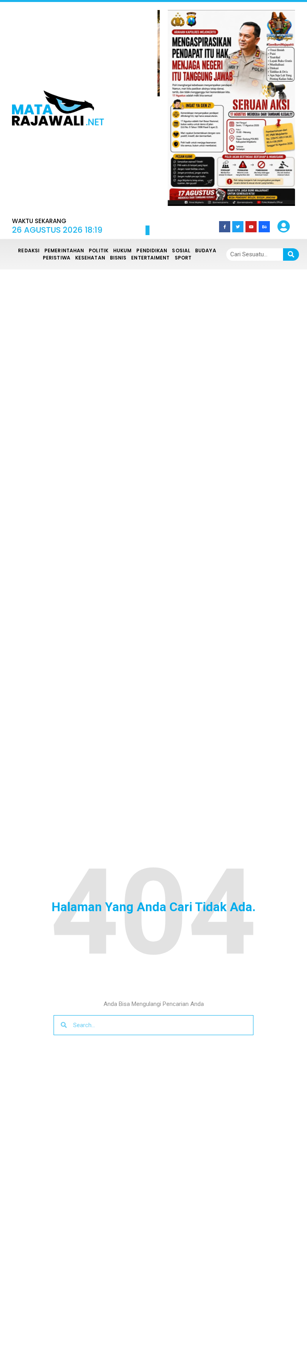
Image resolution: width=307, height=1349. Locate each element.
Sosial (181, 250)
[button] (178, 108)
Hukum (122, 250)
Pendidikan (151, 250)
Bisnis (118, 257)
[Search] (291, 254)
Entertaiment (150, 257)
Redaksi (29, 250)
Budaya (205, 250)
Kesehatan (90, 257)
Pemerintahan (64, 250)
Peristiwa (56, 257)
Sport (183, 257)
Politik (98, 250)
